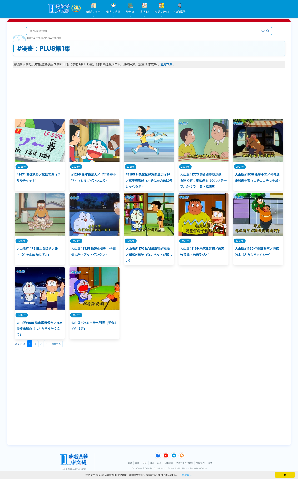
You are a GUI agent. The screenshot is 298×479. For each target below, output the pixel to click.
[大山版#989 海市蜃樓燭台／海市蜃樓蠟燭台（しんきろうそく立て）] (40, 309)
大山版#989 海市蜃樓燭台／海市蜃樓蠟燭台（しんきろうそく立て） (40, 328)
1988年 (22, 314)
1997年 (22, 240)
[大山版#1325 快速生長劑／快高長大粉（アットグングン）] (94, 234)
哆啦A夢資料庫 (53, 37)
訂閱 (152, 462)
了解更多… (186, 474)
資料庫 (130, 11)
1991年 (185, 240)
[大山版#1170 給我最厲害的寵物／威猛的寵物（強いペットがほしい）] (149, 234)
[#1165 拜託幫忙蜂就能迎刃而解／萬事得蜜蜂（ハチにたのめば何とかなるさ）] (149, 160)
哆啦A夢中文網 (35, 37)
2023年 (76, 166)
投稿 (210, 462)
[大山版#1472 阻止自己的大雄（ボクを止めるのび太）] (40, 234)
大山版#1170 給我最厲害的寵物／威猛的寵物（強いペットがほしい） (149, 254)
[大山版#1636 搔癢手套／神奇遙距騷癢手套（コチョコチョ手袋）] (258, 160)
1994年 (76, 240)
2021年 (131, 166)
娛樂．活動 (161, 11)
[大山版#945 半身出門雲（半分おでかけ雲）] (94, 309)
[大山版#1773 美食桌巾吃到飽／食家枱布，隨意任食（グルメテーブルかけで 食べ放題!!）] (203, 160)
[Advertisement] (149, 92)
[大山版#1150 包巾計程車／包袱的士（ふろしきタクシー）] (258, 234)
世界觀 (144, 11)
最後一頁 (56, 343)
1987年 (76, 314)
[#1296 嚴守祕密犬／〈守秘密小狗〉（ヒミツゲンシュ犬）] (94, 160)
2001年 (240, 166)
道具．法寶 (113, 11)
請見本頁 (166, 64)
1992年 (131, 240)
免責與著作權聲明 (184, 462)
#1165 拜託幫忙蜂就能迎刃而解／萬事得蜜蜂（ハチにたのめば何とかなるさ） (149, 180)
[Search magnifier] (267, 31)
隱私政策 (169, 462)
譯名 (159, 462)
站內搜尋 (180, 11)
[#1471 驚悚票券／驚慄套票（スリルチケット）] (40, 160)
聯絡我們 (200, 462)
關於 (130, 462)
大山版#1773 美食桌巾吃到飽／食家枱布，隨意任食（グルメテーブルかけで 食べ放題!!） (203, 180)
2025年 (22, 166)
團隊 (137, 462)
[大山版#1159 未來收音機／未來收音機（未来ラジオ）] (203, 234)
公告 (145, 462)
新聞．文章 (93, 11)
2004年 (185, 166)
